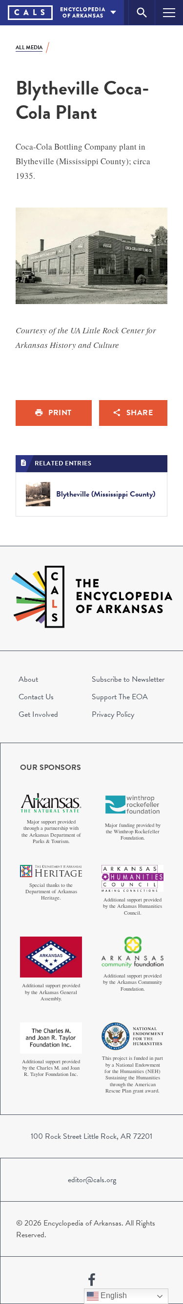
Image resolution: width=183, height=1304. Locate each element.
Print (60, 413)
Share (139, 413)
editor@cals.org (92, 1180)
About (28, 679)
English (113, 1295)
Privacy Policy (113, 714)
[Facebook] (91, 1280)
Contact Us (36, 697)
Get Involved (38, 714)
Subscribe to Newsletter (128, 679)
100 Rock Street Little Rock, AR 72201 (91, 1136)
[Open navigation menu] (169, 12)
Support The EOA (120, 697)
